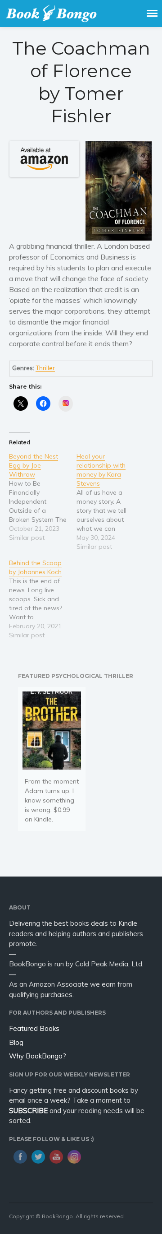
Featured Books (34, 1028)
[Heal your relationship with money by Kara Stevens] (110, 501)
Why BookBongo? (37, 1056)
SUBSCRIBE (28, 1110)
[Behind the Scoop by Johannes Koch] (42, 599)
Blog (16, 1042)
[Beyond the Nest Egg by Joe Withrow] (42, 497)
